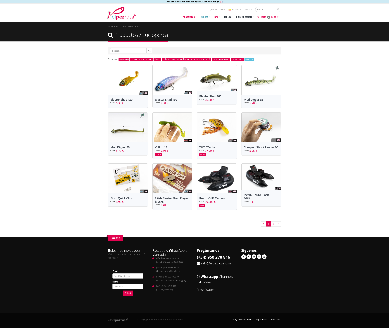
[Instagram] (254, 256)
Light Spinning (169, 59)
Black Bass (124, 59)
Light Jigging (224, 59)
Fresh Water (205, 289)
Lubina (134, 59)
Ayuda (247, 9)
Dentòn (149, 59)
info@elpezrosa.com (216, 263)
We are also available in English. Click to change (193, 1)
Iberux (157, 59)
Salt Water (204, 282)
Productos (189, 17)
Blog (228, 17)
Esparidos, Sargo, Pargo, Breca (190, 59)
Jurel (241, 59)
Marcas (204, 17)
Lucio (141, 59)
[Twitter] (248, 256)
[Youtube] (264, 256)
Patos (234, 59)
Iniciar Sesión (244, 17)
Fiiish (208, 59)
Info (216, 17)
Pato (215, 59)
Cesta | (269, 17)
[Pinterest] (259, 256)
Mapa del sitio (262, 319)
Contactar (275, 319)
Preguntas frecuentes (243, 319)
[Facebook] (243, 256)
